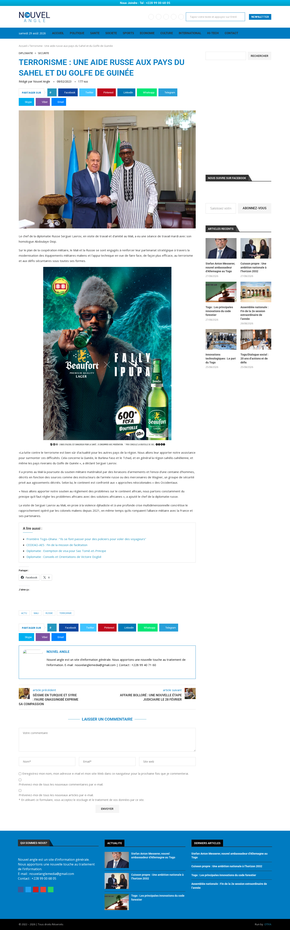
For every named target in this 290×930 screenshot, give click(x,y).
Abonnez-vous (255, 208)
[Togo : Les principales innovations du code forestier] (221, 292)
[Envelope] (43, 889)
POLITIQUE (77, 33)
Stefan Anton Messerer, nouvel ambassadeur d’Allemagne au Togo (220, 267)
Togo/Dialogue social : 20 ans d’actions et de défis (254, 358)
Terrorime (65, 613)
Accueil (23, 46)
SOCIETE (111, 33)
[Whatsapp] (181, 17)
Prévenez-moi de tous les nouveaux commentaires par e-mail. (61, 784)
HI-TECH (213, 33)
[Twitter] (158, 17)
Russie (49, 613)
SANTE (94, 33)
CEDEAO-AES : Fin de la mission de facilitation (56, 545)
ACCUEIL (58, 33)
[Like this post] (53, 92)
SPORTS (128, 33)
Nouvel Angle (41, 81)
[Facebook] (151, 17)
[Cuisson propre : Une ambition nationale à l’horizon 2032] (255, 248)
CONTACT (231, 33)
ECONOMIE (147, 33)
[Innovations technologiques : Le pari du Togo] (221, 339)
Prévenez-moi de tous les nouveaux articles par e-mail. (56, 795)
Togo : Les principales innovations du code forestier (219, 311)
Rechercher (259, 55)
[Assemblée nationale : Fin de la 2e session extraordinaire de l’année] (255, 292)
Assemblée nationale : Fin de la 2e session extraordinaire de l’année (254, 313)
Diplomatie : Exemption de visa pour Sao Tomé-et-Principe (66, 551)
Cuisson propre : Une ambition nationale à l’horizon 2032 (253, 267)
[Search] (269, 33)
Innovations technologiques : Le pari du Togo (221, 358)
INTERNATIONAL (190, 33)
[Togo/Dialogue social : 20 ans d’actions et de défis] (255, 339)
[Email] (173, 17)
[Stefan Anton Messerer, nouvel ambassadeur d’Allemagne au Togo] (221, 248)
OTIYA (267, 924)
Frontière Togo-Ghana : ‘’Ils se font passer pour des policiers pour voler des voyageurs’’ (86, 539)
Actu (24, 613)
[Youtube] (166, 17)
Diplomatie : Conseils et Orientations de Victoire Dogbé (63, 557)
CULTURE (166, 33)
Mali (36, 613)
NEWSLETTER (260, 16)
